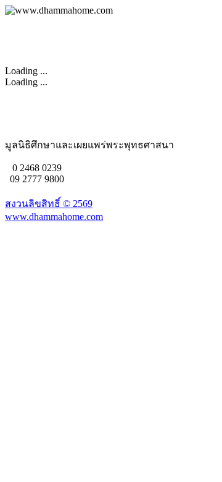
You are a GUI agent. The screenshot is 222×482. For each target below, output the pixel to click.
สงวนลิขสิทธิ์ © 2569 (48, 203)
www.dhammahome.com (54, 216)
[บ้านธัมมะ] (59, 10)
